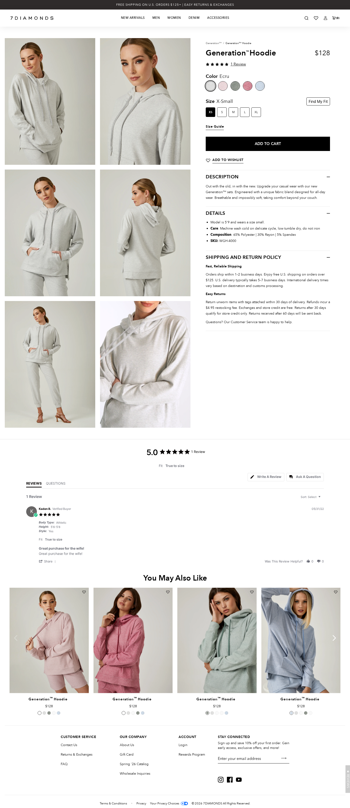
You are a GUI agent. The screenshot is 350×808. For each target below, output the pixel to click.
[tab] (266, 477)
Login (183, 745)
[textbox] (323, 498)
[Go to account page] (325, 18)
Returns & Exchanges (76, 754)
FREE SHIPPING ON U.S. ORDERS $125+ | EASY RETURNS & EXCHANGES (175, 5)
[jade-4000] (235, 86)
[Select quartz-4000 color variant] (39, 713)
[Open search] (306, 18)
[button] (48, 561)
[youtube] (239, 780)
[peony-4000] (247, 86)
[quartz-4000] (223, 86)
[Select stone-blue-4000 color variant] (58, 713)
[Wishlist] (316, 18)
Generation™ (214, 43)
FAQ (64, 764)
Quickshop (49, 682)
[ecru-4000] (210, 86)
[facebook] (230, 780)
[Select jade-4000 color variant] (49, 713)
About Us (127, 745)
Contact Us (69, 745)
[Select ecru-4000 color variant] (44, 713)
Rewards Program (192, 754)
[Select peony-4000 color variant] (54, 713)
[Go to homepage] (32, 18)
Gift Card (127, 754)
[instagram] (221, 780)
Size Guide (215, 126)
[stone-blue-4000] (260, 86)
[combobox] (311, 497)
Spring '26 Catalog (134, 764)
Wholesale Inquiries (135, 773)
